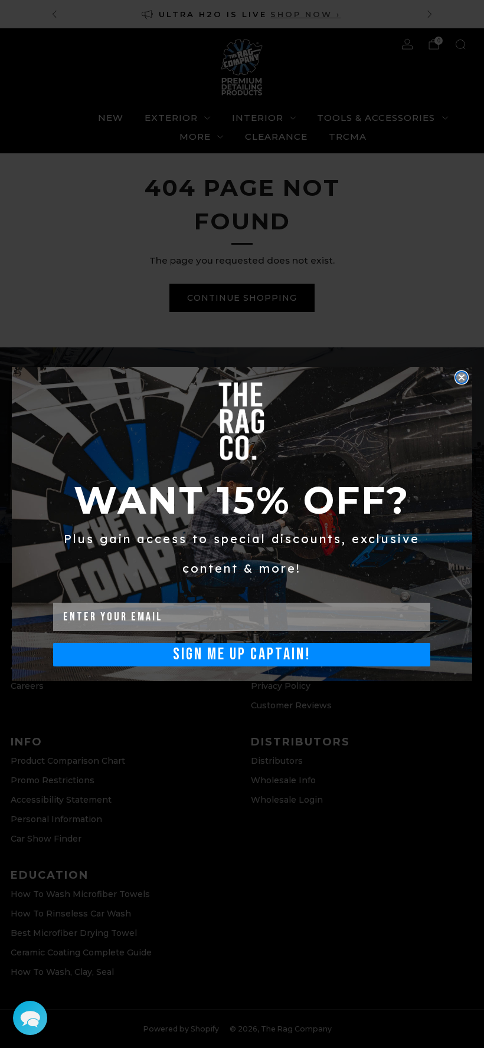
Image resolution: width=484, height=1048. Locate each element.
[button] (30, 1018)
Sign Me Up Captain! (242, 654)
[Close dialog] (461, 377)
